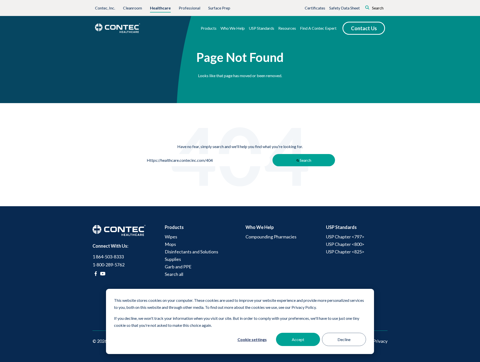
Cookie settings (252, 339)
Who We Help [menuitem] (260, 227)
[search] (360, 7)
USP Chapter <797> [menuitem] (345, 236)
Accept (298, 339)
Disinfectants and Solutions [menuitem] (191, 251)
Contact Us (364, 28)
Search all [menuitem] (174, 274)
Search (377, 7)
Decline (344, 339)
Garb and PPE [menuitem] (178, 266)
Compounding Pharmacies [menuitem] (271, 236)
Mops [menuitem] (170, 244)
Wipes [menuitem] (171, 236)
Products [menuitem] (174, 227)
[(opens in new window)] (95, 274)
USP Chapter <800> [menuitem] (345, 244)
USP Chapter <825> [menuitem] (345, 251)
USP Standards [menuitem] (341, 227)
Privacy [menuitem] (380, 341)
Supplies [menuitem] (173, 259)
